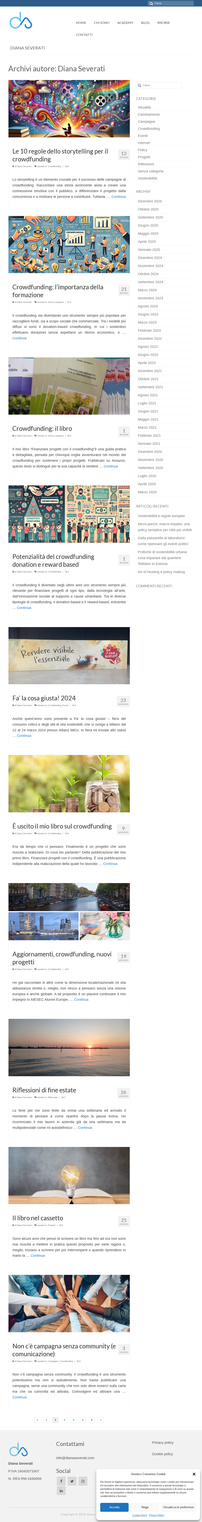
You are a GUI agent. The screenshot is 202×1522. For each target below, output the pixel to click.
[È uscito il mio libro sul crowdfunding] (69, 783)
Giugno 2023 (148, 314)
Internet (144, 143)
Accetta (114, 1507)
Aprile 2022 (147, 363)
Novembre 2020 (150, 460)
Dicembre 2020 (150, 452)
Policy (142, 150)
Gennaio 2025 (149, 250)
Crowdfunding (54, 166)
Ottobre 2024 (148, 274)
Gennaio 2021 (149, 444)
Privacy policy (163, 1443)
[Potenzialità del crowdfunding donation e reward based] (69, 514)
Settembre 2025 (150, 217)
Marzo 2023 (147, 322)
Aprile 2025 (147, 242)
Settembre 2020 (150, 468)
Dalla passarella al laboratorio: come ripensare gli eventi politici (163, 541)
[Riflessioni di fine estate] (69, 1047)
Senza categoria (56, 302)
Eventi (65, 705)
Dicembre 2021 (150, 371)
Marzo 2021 (147, 427)
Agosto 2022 (148, 347)
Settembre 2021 (150, 387)
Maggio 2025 (148, 234)
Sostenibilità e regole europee (161, 516)
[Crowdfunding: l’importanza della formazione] (69, 244)
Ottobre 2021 (148, 379)
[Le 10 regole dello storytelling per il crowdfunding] (69, 108)
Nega (144, 1507)
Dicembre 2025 (150, 201)
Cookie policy (162, 1454)
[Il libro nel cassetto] (69, 1175)
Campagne (53, 1361)
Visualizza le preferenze (178, 1507)
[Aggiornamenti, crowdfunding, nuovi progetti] (69, 911)
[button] (194, 1474)
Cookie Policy (139, 1515)
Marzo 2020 (147, 492)
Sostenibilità (147, 178)
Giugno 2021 (148, 411)
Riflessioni (53, 1097)
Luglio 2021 (147, 403)
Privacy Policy (156, 1515)
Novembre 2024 (150, 266)
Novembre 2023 (150, 298)
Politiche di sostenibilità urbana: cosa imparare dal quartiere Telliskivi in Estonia (163, 558)
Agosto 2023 (148, 306)
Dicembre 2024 (150, 258)
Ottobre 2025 (148, 209)
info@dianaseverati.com (75, 1458)
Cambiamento (149, 114)
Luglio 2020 (147, 476)
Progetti (51, 1225)
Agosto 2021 (148, 395)
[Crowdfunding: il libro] (69, 386)
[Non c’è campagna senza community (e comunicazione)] (69, 1303)
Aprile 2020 (147, 484)
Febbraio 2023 (149, 330)
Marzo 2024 (147, 290)
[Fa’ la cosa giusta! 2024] (69, 655)
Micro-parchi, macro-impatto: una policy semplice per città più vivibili (165, 527)
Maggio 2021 (148, 419)
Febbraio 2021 (149, 436)
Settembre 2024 (150, 282)
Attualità (144, 107)
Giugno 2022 (148, 355)
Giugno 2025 (148, 225)
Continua (118, 197)
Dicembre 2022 (150, 339)
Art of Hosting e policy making (161, 572)
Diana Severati (24, 166)
